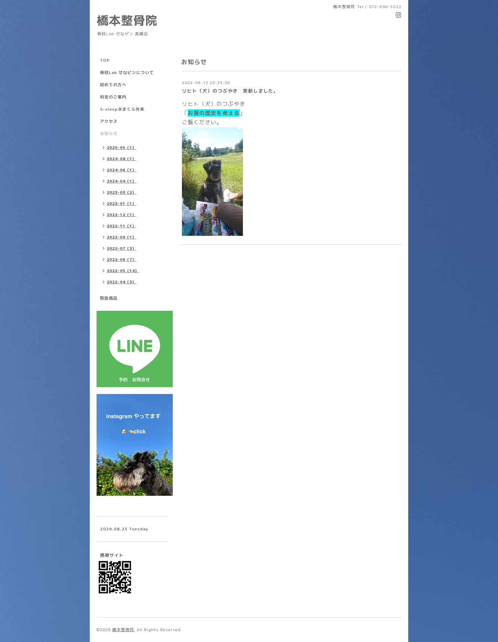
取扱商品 (109, 298)
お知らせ (109, 133)
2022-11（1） (121, 226)
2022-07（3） (121, 248)
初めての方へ (113, 85)
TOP (105, 60)
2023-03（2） (121, 192)
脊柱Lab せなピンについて (127, 72)
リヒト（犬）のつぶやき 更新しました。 (230, 91)
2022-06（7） (121, 259)
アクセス (109, 121)
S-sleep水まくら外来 (122, 109)
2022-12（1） (121, 215)
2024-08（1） (121, 159)
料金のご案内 (113, 97)
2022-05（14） (123, 270)
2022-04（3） (121, 282)
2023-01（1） (121, 203)
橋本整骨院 (127, 20)
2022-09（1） (121, 237)
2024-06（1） (121, 170)
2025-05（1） (121, 147)
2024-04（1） (121, 181)
